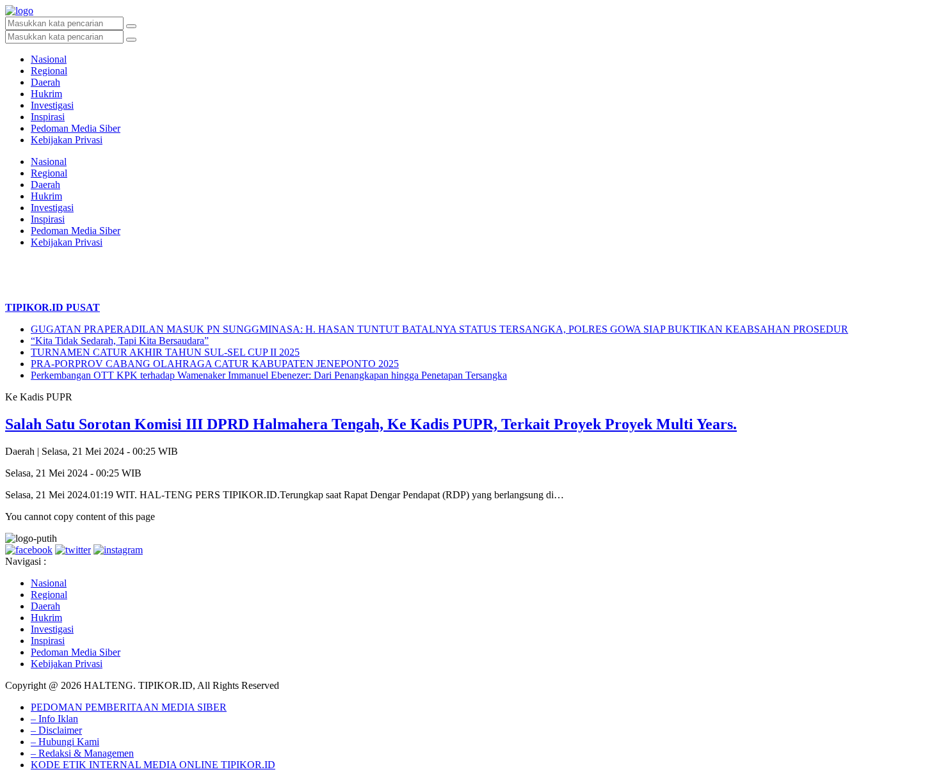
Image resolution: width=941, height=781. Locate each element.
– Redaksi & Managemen (82, 753)
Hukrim (46, 93)
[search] (131, 26)
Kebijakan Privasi (66, 139)
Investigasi (52, 105)
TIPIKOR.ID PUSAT (52, 307)
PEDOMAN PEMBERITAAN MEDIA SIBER (129, 707)
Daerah (45, 82)
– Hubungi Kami (65, 741)
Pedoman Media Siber (75, 128)
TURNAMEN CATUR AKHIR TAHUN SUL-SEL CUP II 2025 (165, 352)
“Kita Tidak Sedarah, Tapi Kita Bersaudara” (120, 340)
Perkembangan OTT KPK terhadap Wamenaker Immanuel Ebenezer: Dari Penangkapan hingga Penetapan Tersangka (269, 375)
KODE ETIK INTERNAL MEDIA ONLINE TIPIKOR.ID (153, 764)
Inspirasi (48, 116)
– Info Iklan (54, 718)
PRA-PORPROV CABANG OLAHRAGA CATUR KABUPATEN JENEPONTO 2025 (215, 363)
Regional (49, 70)
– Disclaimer (56, 730)
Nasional (49, 59)
